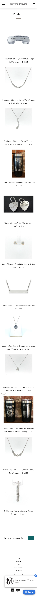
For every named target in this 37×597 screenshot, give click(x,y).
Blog (18, 564)
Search (18, 558)
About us (18, 561)
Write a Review (18, 567)
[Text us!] (29, 592)
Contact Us (18, 570)
